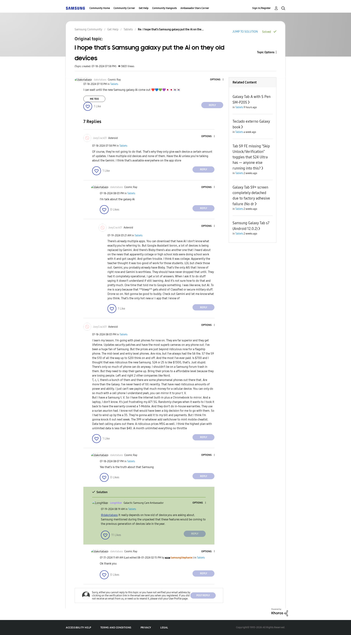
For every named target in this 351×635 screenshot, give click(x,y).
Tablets (128, 29)
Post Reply (203, 595)
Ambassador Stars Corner (194, 8)
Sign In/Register (261, 8)
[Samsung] (75, 8)
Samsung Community (88, 29)
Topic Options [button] (265, 52)
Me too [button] (94, 98)
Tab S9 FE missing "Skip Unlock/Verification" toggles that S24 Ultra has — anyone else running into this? (251, 157)
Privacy (146, 627)
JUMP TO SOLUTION (245, 31)
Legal (164, 627)
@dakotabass (109, 515)
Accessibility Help (78, 627)
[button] (217, 79)
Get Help (143, 8)
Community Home (99, 8)
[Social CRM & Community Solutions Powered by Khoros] (279, 612)
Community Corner (124, 8)
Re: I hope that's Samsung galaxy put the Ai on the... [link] (171, 29)
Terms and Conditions (115, 627)
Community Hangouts (164, 8)
